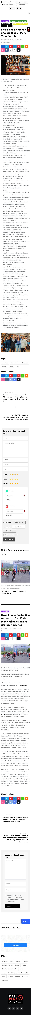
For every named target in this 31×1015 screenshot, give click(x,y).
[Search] (29, 13)
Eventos (4, 366)
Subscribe (15, 945)
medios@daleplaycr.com (21, 2)
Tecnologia (25, 976)
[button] (2, 554)
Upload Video (6, 527)
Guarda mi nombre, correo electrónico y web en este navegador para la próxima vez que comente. (15, 898)
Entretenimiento (19, 585)
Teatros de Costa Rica (14, 976)
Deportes (11, 585)
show (18, 366)
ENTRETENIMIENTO (24, 363)
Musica (11, 366)
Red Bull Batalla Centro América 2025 (18, 973)
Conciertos (13, 363)
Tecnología (5, 980)
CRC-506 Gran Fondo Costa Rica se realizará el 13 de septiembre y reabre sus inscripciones (15, 819)
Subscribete (22, 4)
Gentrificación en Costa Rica (10, 969)
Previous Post (9, 392)
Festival (12, 588)
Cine (11, 961)
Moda (21, 969)
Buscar (25, 921)
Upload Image (7, 522)
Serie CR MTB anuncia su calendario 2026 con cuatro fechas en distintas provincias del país (15, 417)
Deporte (26, 961)
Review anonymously (11, 535)
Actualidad (5, 363)
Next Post (23, 413)
